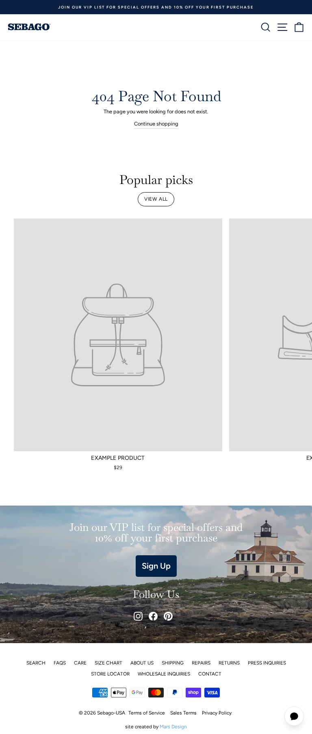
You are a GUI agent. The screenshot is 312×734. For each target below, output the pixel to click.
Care (80, 663)
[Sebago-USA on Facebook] (153, 616)
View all (156, 199)
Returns (229, 663)
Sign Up (156, 566)
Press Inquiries (267, 663)
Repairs (201, 663)
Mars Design (173, 727)
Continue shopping (156, 124)
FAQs (60, 663)
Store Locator (110, 674)
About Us (142, 663)
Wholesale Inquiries (164, 674)
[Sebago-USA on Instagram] (138, 616)
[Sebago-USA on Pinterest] (168, 616)
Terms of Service (146, 713)
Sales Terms (183, 713)
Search (36, 663)
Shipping (173, 663)
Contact (209, 674)
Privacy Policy (217, 713)
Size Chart (108, 663)
